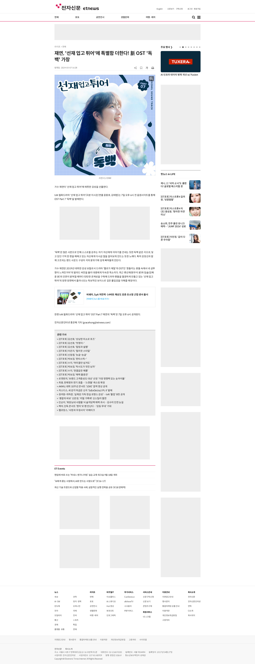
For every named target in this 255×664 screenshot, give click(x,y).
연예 (56, 17)
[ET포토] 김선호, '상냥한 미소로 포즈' (77, 339)
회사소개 (69, 649)
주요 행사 (166, 47)
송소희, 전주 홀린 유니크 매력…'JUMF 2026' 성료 (173, 225)
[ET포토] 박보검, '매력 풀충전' (73, 374)
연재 (75, 629)
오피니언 (76, 606)
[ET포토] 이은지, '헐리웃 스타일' (74, 351)
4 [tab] (188, 47)
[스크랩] (141, 68)
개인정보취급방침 (169, 615)
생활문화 (125, 17)
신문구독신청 (148, 597)
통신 (56, 620)
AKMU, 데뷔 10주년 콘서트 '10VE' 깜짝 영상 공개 (83, 386)
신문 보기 (146, 601)
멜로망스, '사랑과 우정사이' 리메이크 (77, 410)
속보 (56, 597)
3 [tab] (185, 47)
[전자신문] (77, 6)
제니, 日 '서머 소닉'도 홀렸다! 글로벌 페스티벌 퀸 (174, 185)
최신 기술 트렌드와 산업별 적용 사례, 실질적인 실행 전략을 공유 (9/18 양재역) (90, 487)
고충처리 (166, 620)
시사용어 (128, 606)
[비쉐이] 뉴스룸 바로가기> (97, 299)
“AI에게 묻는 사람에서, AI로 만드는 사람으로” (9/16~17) (80, 481)
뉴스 (56, 592)
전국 (75, 615)
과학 (75, 597)
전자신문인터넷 (194, 601)
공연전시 (100, 17)
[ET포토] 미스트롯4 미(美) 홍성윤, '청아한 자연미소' (173, 211)
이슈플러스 (111, 597)
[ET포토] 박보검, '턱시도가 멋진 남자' (77, 366)
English (160, 9)
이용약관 (166, 611)
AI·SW (57, 601)
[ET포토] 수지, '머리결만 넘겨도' (74, 362)
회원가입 (197, 9)
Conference (129, 597)
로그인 (190, 9)
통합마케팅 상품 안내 (170, 606)
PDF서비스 (128, 611)
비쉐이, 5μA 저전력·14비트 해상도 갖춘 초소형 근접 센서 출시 (117, 294)
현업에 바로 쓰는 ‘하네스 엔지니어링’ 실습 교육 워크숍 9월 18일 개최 (85, 474)
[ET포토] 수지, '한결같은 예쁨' (73, 370)
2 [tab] (183, 47)
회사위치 (191, 615)
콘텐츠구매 (147, 606)
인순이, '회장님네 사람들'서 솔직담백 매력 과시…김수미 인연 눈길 (91, 402)
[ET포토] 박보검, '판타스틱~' (73, 358)
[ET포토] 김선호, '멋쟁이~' (72, 343)
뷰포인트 (110, 611)
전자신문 (191, 597)
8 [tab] (199, 47)
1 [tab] (180, 47)
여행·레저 (150, 17)
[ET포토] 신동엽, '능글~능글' (73, 354)
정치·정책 (77, 601)
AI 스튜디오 (111, 601)
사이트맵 (143, 639)
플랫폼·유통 (59, 629)
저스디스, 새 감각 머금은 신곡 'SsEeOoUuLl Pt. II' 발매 (85, 390)
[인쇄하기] (152, 67)
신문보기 (170, 9)
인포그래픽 (111, 615)
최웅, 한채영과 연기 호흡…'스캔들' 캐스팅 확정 (82, 382)
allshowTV (128, 601)
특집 (75, 624)
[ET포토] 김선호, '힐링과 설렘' (73, 347)
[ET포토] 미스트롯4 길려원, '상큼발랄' (173, 198)
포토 (77, 17)
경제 (56, 624)
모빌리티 (58, 615)
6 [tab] (194, 47)
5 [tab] (191, 47)
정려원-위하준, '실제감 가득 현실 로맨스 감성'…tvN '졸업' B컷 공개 (92, 394)
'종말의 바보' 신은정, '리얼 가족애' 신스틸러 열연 (82, 398)
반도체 (57, 606)
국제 (75, 611)
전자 (56, 611)
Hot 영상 (110, 606)
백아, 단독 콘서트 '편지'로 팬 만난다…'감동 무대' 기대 (85, 406)
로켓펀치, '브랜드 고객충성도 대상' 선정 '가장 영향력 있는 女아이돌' (92, 378)
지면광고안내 (167, 597)
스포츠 (75, 620)
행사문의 (166, 601)
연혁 (190, 606)
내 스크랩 (146, 616)
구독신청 (179, 9)
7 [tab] (197, 47)
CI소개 (190, 611)
